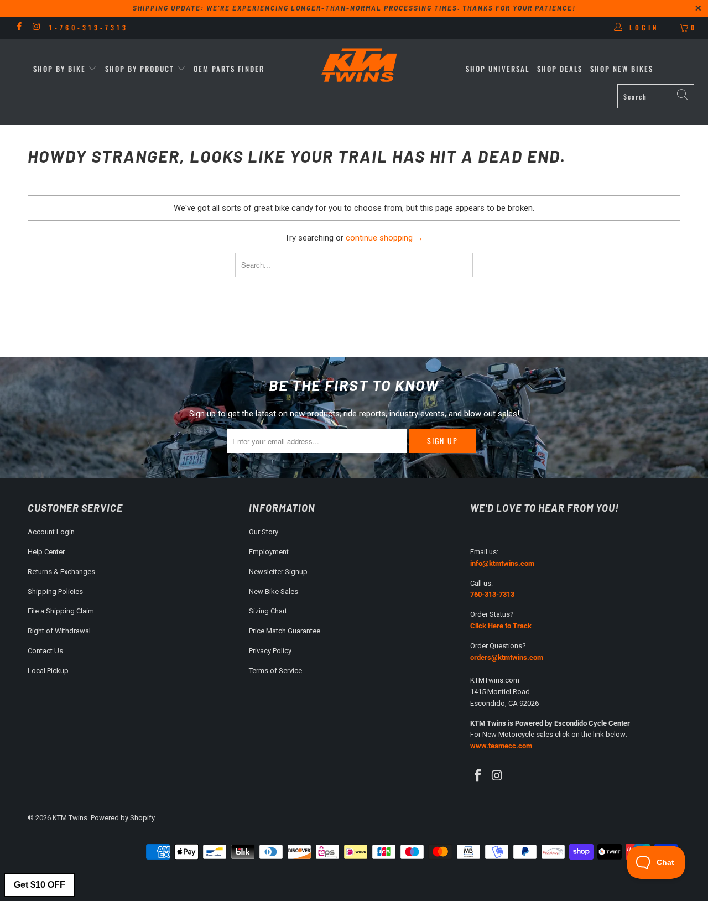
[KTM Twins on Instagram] (35, 28)
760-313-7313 (492, 594)
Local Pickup (48, 670)
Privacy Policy (270, 651)
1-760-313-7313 (88, 27)
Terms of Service (275, 670)
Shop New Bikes (621, 68)
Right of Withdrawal (59, 631)
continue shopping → (384, 238)
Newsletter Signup (278, 571)
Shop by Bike (59, 68)
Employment (269, 552)
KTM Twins (70, 818)
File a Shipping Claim (61, 611)
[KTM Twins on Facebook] (18, 28)
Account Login (51, 532)
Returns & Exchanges (61, 571)
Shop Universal (497, 68)
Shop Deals (559, 68)
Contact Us (45, 651)
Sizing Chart (268, 611)
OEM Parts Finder (229, 68)
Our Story (263, 532)
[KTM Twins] (360, 66)
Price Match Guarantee (284, 631)
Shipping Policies (55, 591)
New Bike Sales (273, 591)
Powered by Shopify (123, 818)
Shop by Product (139, 68)
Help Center (46, 552)
